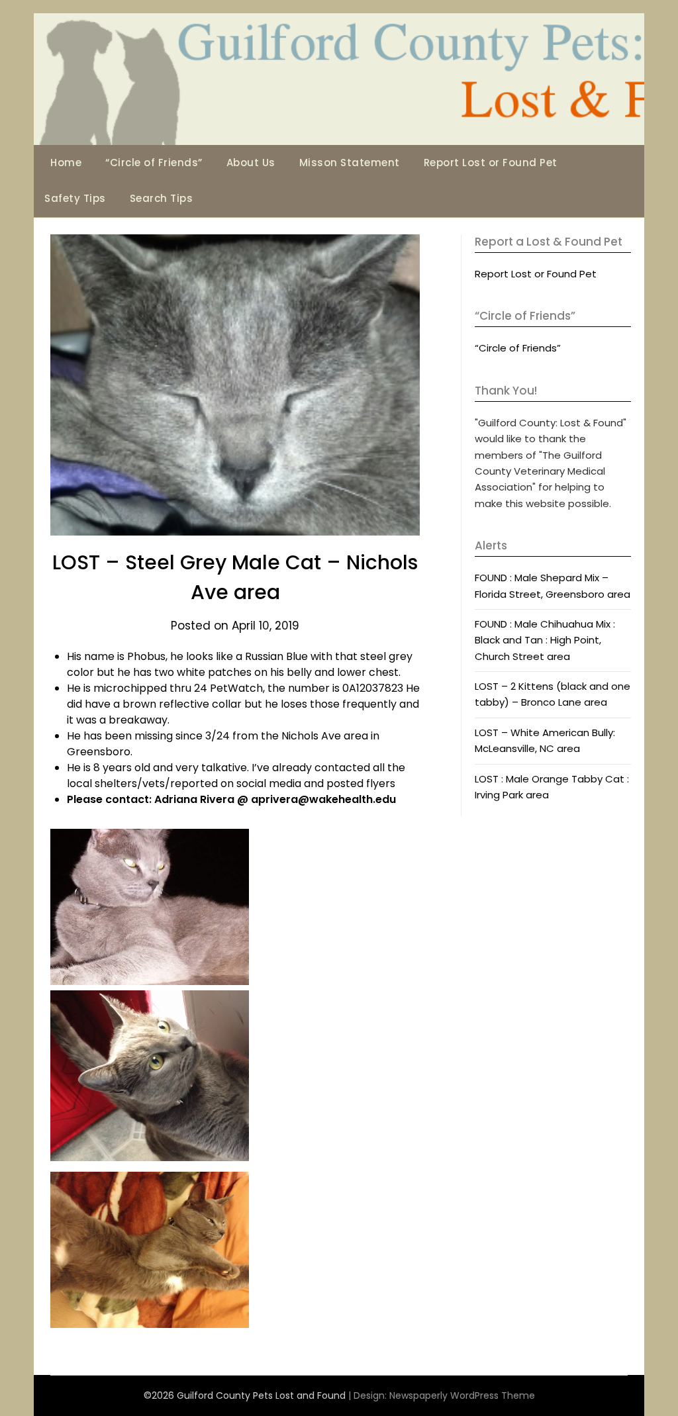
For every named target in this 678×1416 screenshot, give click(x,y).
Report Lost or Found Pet (490, 162)
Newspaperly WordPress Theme (462, 1395)
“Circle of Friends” (154, 162)
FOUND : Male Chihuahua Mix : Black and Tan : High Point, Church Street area (545, 640)
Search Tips (161, 198)
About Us (250, 162)
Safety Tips (75, 198)
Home (65, 162)
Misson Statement (349, 162)
